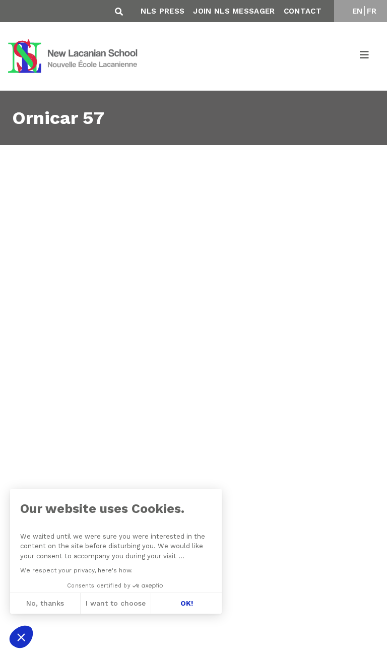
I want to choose (116, 603)
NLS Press (162, 11)
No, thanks (45, 603)
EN (357, 11)
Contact (302, 11)
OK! (186, 603)
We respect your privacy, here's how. (76, 570)
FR (372, 11)
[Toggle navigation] (365, 56)
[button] (21, 637)
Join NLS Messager (234, 11)
